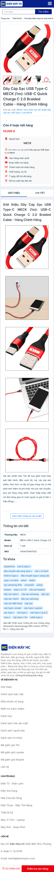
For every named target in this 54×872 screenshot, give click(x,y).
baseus (7, 589)
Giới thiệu (14, 192)
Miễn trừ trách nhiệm (12, 708)
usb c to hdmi (41, 571)
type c (7, 617)
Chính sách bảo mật (12, 694)
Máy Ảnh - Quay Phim (13, 827)
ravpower (29, 585)
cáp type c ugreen (33, 608)
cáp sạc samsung (30, 594)
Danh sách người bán (13, 730)
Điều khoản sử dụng (12, 701)
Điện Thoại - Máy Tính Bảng (16, 805)
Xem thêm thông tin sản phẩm (27, 516)
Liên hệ (5, 766)
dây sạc (45, 594)
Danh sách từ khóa (11, 737)
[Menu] (50, 3)
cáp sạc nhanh (11, 598)
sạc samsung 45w (13, 585)
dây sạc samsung (29, 598)
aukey (40, 585)
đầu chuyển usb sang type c (18, 571)
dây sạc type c (11, 594)
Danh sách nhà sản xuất (14, 723)
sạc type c (9, 612)
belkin (32, 580)
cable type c (36, 617)
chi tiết (40, 192)
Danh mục (6, 715)
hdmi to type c (11, 575)
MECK (19, 110)
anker (24, 580)
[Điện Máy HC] (16, 647)
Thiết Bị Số (17, 18)
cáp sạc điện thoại (13, 603)
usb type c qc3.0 (38, 612)
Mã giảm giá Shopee (12, 759)
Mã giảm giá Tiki (10, 745)
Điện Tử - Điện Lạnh (12, 783)
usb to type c (23, 566)
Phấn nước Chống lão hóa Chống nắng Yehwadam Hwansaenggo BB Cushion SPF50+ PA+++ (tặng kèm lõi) (26, 626)
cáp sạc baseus (37, 589)
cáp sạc (29, 603)
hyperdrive (9, 566)
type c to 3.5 (20, 589)
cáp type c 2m (20, 617)
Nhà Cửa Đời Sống (11, 798)
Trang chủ (5, 18)
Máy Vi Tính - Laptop (13, 819)
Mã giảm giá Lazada (12, 752)
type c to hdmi (11, 580)
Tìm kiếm (43, 11)
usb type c (22, 612)
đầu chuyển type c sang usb (35, 575)
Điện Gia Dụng (9, 790)
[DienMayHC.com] (16, 4)
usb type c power (12, 608)
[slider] (7, 80)
